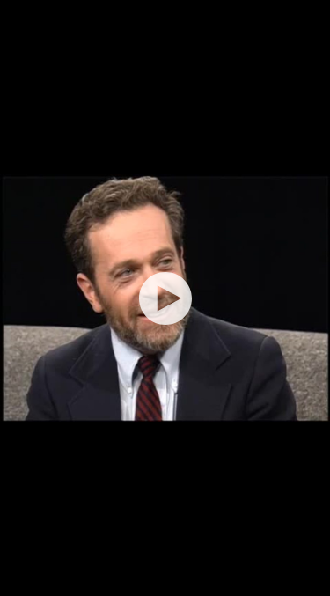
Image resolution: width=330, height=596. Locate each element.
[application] (165, 298)
